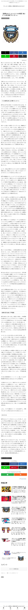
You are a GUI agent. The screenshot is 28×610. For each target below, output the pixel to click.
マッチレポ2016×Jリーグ (6, 458)
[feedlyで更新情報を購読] (7, 474)
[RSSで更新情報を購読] (20, 474)
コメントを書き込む (14, 568)
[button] (22, 56)
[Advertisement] (12, 587)
